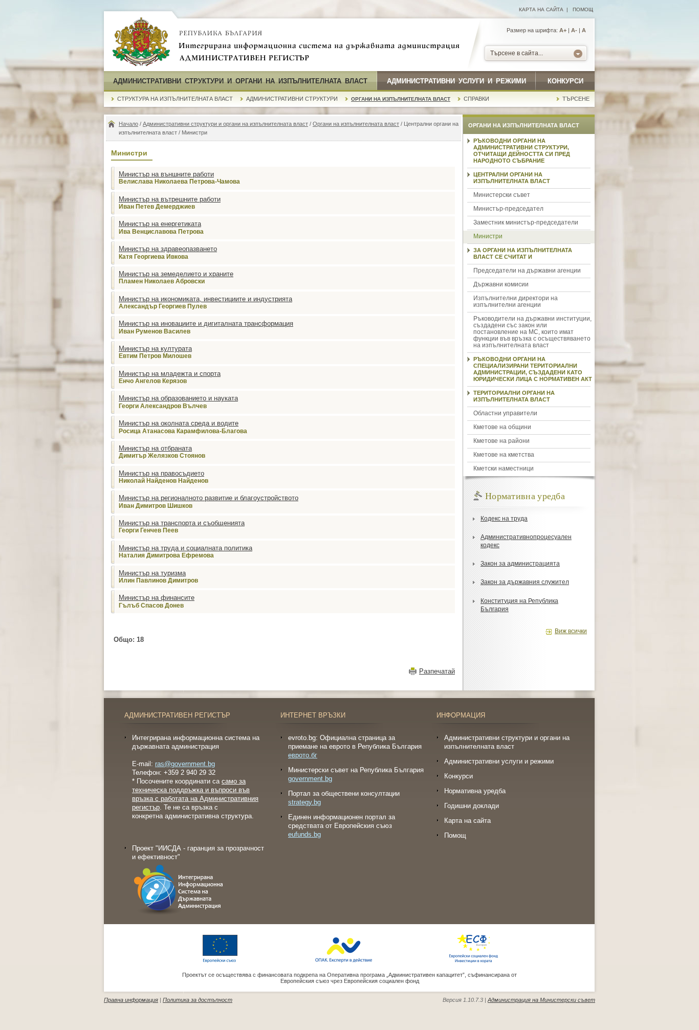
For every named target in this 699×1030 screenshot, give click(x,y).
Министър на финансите (156, 597)
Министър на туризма (152, 573)
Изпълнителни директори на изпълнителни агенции (515, 301)
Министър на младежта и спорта (170, 373)
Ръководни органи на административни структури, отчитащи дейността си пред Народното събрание (521, 151)
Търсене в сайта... (516, 53)
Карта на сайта (541, 9)
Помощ (583, 9)
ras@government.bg (185, 764)
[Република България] (141, 42)
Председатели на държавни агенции (527, 270)
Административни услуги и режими (456, 81)
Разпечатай (437, 671)
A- (574, 30)
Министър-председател (508, 209)
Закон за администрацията (520, 564)
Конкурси (565, 81)
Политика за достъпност (197, 1000)
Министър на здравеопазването (168, 249)
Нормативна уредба (475, 791)
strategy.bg (304, 802)
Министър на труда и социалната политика (185, 548)
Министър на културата (155, 348)
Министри (488, 236)
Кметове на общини (502, 427)
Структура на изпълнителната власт (175, 99)
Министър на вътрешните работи (170, 199)
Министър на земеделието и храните (176, 274)
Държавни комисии (501, 284)
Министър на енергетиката (160, 224)
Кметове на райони (501, 441)
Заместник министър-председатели (525, 222)
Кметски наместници (503, 468)
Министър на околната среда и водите (178, 423)
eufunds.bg (304, 834)
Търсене (575, 99)
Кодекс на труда (504, 519)
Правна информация (131, 1000)
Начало (128, 124)
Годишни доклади (471, 806)
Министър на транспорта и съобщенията (182, 523)
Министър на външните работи (166, 174)
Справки (476, 99)
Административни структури (292, 99)
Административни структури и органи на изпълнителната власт (240, 81)
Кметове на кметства (503, 455)
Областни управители (505, 413)
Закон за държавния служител (524, 582)
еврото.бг (302, 755)
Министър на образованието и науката (178, 398)
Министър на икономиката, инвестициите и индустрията (205, 299)
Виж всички (571, 631)
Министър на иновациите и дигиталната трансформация (206, 323)
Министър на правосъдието (161, 473)
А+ (562, 30)
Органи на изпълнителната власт (400, 99)
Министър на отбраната (155, 448)
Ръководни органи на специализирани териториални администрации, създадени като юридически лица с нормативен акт (532, 369)
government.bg (310, 778)
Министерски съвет (501, 195)
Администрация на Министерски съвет (541, 1000)
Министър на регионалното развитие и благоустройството (208, 498)
